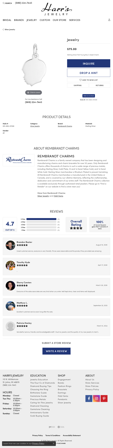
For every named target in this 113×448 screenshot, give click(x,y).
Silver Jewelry (10, 29)
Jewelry (32, 20)
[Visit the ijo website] (52, 427)
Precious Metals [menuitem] (38, 399)
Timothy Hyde (23, 262)
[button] (7, 3)
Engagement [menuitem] (64, 379)
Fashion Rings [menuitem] (64, 386)
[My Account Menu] (109, 19)
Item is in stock (89, 96)
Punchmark (61, 443)
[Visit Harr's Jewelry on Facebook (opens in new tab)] (88, 398)
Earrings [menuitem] (62, 392)
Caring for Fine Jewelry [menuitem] (41, 402)
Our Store (59, 20)
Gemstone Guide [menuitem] (38, 396)
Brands (19, 20)
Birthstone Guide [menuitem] (38, 392)
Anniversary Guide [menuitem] (39, 412)
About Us (89, 379)
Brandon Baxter (24, 241)
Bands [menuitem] (61, 382)
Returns (99, 85)
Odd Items (58, 196)
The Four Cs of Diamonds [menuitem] (42, 382)
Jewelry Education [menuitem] (39, 379)
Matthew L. (22, 302)
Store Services (92, 382)
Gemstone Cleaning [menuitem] (40, 409)
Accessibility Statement (72, 435)
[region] (33, 65)
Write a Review (56, 351)
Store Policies (92, 386)
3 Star (23, 224)
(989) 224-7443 (33, 102)
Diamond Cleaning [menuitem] (39, 405)
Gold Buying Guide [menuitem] (39, 415)
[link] (23, 3)
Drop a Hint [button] (89, 73)
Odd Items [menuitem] (63, 396)
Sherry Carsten (24, 282)
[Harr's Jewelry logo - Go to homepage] (56, 9)
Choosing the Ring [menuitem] (39, 389)
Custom (45, 20)
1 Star (23, 230)
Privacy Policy (92, 389)
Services (74, 20)
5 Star (23, 219)
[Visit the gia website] (61, 427)
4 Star (23, 222)
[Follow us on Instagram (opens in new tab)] (96, 398)
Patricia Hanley (24, 322)
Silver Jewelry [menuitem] (64, 402)
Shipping (78, 85)
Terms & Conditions (52, 435)
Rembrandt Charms (65, 126)
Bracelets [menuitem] (62, 389)
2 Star (23, 227)
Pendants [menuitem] (62, 399)
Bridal (7, 20)
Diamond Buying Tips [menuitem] (40, 386)
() (58, 219)
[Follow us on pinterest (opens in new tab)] (104, 398)
